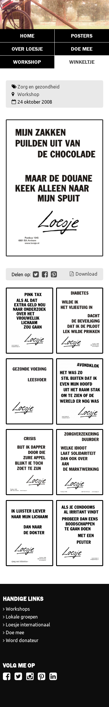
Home (27, 36)
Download (86, 274)
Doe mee (15, 632)
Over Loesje (27, 49)
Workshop (27, 62)
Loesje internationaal (28, 624)
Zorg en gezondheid (38, 86)
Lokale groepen (22, 616)
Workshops (18, 609)
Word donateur (22, 640)
